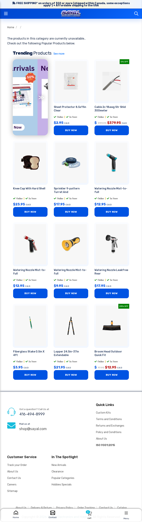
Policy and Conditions (108, 432)
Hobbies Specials (62, 484)
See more (59, 53)
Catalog (122, 507)
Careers (11, 484)
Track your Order (17, 465)
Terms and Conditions (109, 419)
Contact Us (14, 478)
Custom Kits (103, 412)
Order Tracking (86, 507)
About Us (101, 438)
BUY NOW (71, 130)
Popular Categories (63, 478)
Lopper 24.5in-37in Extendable (66, 353)
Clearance (58, 471)
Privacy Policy (64, 507)
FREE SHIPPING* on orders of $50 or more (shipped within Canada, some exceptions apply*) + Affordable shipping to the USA (73, 4)
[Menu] (126, 513)
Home (10, 27)
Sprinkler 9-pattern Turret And (67, 190)
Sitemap (12, 491)
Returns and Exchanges (110, 425)
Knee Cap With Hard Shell (29, 188)
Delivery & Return (41, 507)
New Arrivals (59, 465)
